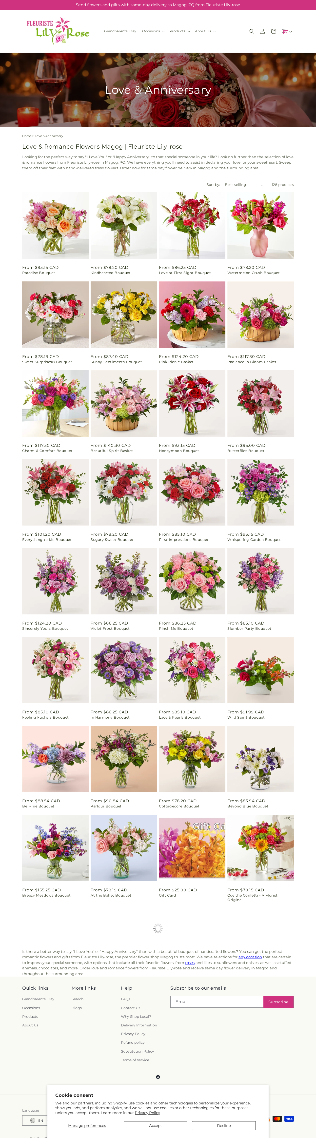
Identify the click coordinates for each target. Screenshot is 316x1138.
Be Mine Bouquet (38, 806)
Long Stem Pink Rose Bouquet (50, 1077)
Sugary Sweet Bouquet (112, 539)
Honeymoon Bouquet (179, 451)
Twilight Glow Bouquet (112, 988)
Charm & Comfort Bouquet (47, 451)
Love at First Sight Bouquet (185, 273)
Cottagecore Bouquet (179, 806)
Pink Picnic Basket (176, 362)
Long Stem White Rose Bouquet (257, 988)
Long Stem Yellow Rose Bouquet (189, 988)
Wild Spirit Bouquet (246, 717)
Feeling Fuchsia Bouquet (45, 717)
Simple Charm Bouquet (113, 1077)
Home (27, 136)
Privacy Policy (147, 1112)
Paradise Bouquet (38, 273)
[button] (153, 31)
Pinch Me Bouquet (176, 628)
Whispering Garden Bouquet (254, 539)
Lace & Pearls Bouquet (180, 717)
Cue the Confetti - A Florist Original (252, 897)
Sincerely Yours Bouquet (45, 628)
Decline (224, 1125)
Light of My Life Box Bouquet (186, 1077)
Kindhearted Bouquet (111, 273)
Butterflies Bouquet (245, 451)
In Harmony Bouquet (110, 717)
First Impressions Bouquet (184, 539)
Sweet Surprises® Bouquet (47, 362)
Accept (155, 1125)
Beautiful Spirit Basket (112, 451)
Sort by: (213, 184)
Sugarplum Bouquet (41, 988)
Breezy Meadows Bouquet (46, 895)
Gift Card (167, 895)
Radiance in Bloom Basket (251, 362)
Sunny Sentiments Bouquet (116, 362)
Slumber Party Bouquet (249, 628)
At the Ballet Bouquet (111, 895)
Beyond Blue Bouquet (247, 806)
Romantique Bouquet (247, 1077)
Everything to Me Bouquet (47, 539)
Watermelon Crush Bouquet (253, 273)
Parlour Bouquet (106, 806)
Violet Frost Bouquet (110, 628)
